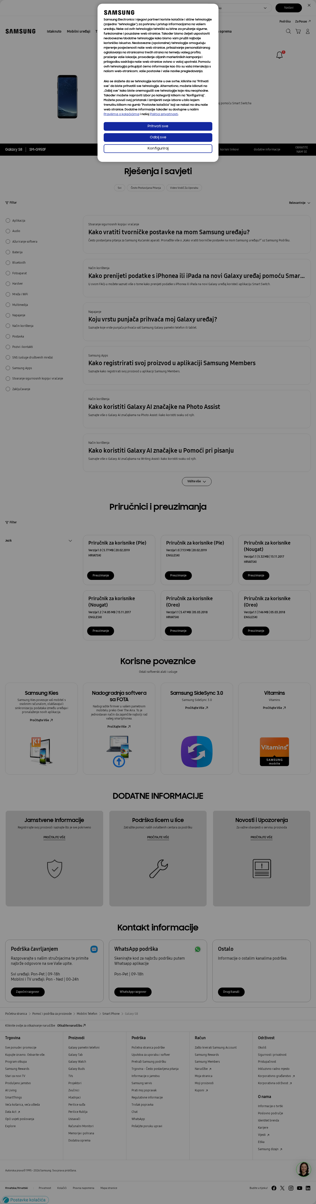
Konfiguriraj (158, 148)
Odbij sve (158, 137)
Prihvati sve (158, 126)
